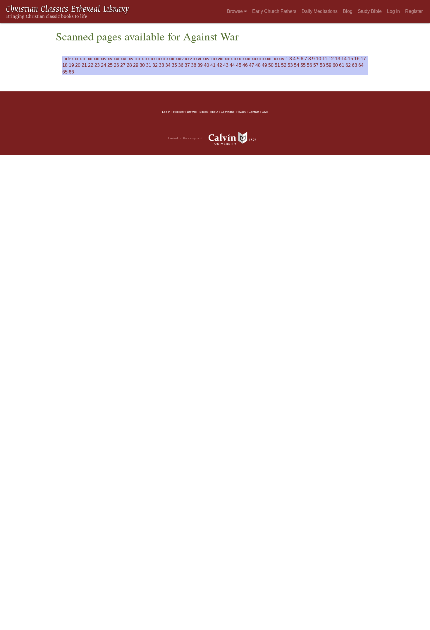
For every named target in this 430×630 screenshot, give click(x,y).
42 (219, 65)
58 (322, 65)
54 (296, 65)
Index (68, 58)
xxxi (246, 58)
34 (168, 65)
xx (147, 58)
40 (206, 65)
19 (71, 65)
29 (135, 65)
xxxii (256, 58)
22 (90, 65)
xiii (96, 58)
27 (122, 65)
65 (65, 71)
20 (77, 65)
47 (251, 65)
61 (341, 65)
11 (324, 58)
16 (357, 58)
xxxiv (279, 58)
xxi (154, 58)
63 (354, 65)
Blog (347, 11)
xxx (237, 58)
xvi (116, 58)
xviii (133, 58)
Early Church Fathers (274, 11)
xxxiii (267, 58)
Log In (393, 11)
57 (316, 65)
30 (142, 65)
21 (84, 65)
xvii (124, 58)
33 (161, 65)
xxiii (170, 58)
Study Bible (370, 11)
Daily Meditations (320, 11)
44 (232, 65)
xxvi (197, 58)
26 (116, 65)
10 (318, 58)
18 (65, 65)
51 (277, 65)
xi (85, 58)
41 (213, 65)
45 (238, 65)
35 (174, 65)
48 (258, 65)
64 (361, 65)
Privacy (241, 111)
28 (129, 65)
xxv (188, 58)
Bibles (203, 111)
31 (148, 65)
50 (271, 65)
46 (245, 65)
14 (344, 58)
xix (141, 58)
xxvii (207, 58)
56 (309, 65)
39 (200, 65)
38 (193, 65)
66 (71, 71)
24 (103, 65)
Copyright (227, 111)
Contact (254, 111)
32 (155, 65)
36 (180, 65)
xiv (103, 58)
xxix (229, 58)
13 (337, 58)
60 (335, 65)
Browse (235, 11)
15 (350, 58)
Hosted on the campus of (185, 137)
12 (331, 58)
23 (97, 65)
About (214, 111)
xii (90, 58)
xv (110, 58)
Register (414, 11)
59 (328, 65)
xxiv (180, 58)
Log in (166, 111)
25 (110, 65)
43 (225, 65)
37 (187, 65)
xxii (161, 58)
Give (265, 111)
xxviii (218, 58)
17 (363, 58)
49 (264, 65)
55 (303, 65)
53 (290, 65)
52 (283, 65)
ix (76, 58)
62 (348, 65)
